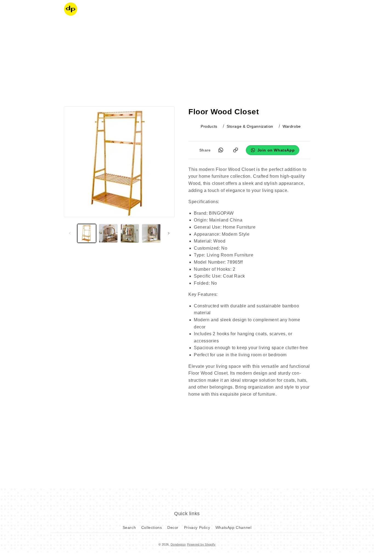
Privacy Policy (197, 527)
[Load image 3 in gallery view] (129, 233)
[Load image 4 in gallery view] (151, 233)
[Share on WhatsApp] (221, 150)
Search (129, 527)
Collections (151, 527)
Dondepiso (178, 544)
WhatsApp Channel (233, 527)
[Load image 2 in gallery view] (108, 233)
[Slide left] (70, 233)
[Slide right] (169, 233)
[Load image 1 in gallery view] (86, 233)
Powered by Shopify (201, 544)
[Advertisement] (187, 61)
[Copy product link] (235, 150)
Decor (173, 527)
